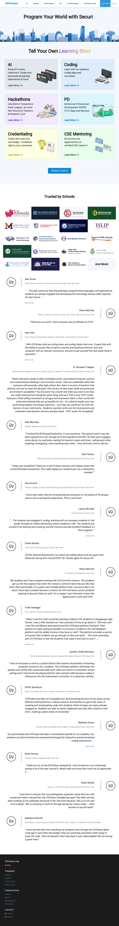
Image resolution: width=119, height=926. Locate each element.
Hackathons (49, 3)
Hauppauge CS (10, 901)
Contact (8, 878)
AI (27, 3)
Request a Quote (59, 170)
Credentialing (72, 3)
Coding (36, 3)
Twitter (9, 913)
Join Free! (105, 3)
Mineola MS (9, 904)
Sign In (114, 3)
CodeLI (7, 894)
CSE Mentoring (90, 3)
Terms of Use (10, 881)
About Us (8, 875)
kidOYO (7, 897)
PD (61, 3)
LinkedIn (10, 917)
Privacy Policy (10, 885)
